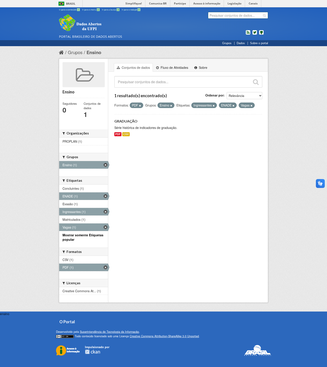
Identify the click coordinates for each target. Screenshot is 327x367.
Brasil (70, 4)
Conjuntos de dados (135, 67)
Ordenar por (214, 95)
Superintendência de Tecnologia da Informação (109, 332)
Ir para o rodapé (130, 9)
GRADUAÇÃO (125, 121)
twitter (254, 34)
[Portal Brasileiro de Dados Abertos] (107, 23)
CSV (126, 134)
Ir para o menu (90, 9)
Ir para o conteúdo (69, 9)
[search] (264, 15)
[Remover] (140, 105)
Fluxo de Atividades (174, 67)
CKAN (92, 351)
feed (248, 34)
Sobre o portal (259, 43)
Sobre (202, 67)
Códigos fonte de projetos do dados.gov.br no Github (261, 34)
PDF (118, 134)
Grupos (227, 43)
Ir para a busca (110, 9)
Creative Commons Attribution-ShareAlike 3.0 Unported (164, 336)
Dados (241, 43)
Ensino (94, 52)
